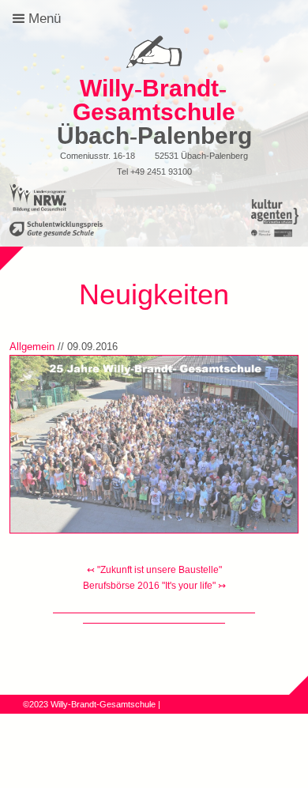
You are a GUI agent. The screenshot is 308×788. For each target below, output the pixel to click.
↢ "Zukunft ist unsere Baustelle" (154, 569)
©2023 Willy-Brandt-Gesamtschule (89, 704)
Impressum (137, 717)
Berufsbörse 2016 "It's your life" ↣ (154, 585)
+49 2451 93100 (161, 171)
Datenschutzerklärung (65, 717)
